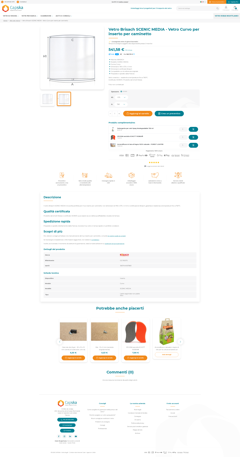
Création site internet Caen (77, 452)
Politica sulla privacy (137, 423)
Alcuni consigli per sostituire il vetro (102, 418)
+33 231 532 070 (68, 419)
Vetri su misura (10, 16)
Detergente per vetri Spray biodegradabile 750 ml (135, 128)
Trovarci (68, 430)
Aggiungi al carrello (139, 113)
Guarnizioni (46, 16)
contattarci (95, 240)
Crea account (172, 416)
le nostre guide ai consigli (117, 236)
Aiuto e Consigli (63, 16)
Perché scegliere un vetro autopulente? (102, 415)
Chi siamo (137, 420)
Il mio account (173, 403)
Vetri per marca (29, 16)
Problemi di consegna (102, 422)
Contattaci (68, 425)
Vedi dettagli (166, 354)
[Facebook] (59, 436)
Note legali (137, 409)
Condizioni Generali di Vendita (137, 413)
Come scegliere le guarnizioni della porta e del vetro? (102, 411)
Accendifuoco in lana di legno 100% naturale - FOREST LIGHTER (140, 144)
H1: (112, 97)
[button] (226, 8)
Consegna (137, 416)
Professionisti (102, 428)
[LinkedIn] (70, 436)
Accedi (173, 413)
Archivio (137, 433)
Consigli (102, 425)
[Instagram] (64, 436)
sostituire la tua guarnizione (114, 243)
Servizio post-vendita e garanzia (137, 426)
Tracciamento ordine (172, 409)
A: (112, 104)
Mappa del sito (137, 430)
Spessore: (115, 92)
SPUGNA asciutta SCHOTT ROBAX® (130, 136)
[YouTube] (76, 436)
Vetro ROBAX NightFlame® (226, 16)
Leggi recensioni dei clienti (155, 166)
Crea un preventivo (170, 113)
